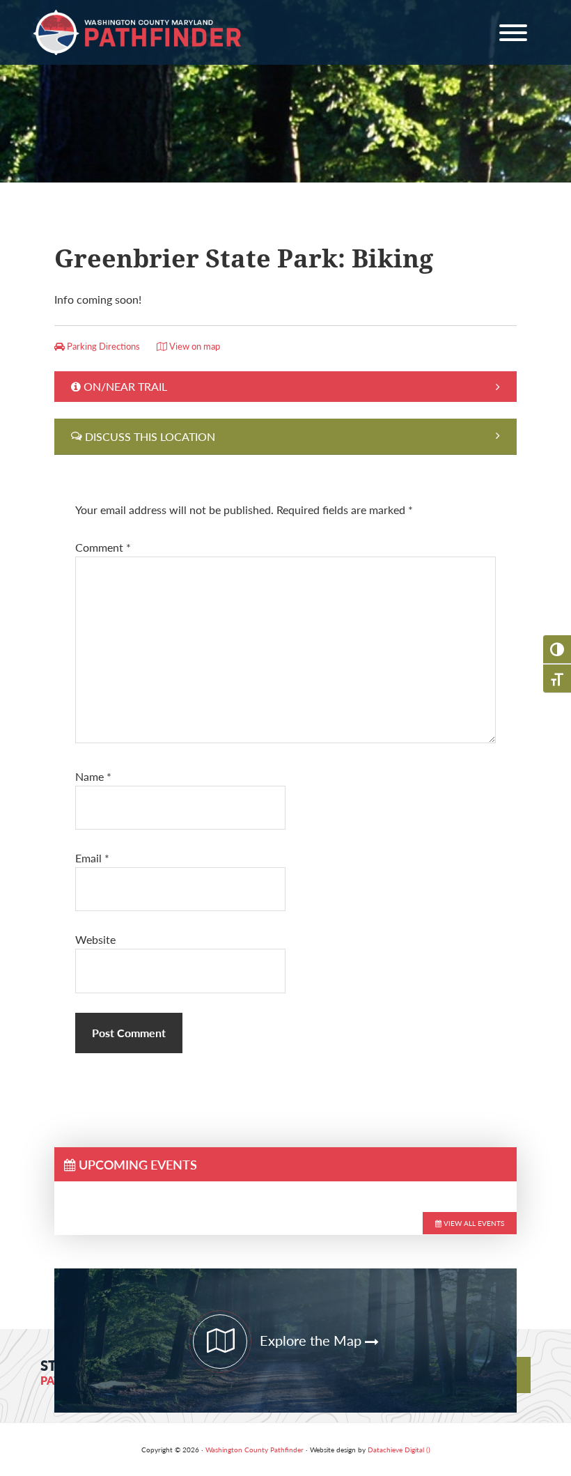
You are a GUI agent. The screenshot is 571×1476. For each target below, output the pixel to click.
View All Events (472, 1223)
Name (93, 776)
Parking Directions (102, 346)
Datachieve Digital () (399, 1449)
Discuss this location (150, 436)
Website (95, 939)
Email (92, 858)
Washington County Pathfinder (137, 32)
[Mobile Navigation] (513, 35)
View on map (193, 346)
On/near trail (125, 386)
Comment (103, 547)
